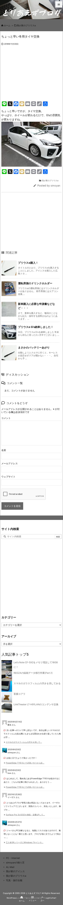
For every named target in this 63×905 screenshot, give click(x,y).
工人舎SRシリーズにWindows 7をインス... (24, 842)
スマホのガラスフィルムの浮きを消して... (24, 742)
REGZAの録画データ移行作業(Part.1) (33, 673)
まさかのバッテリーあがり (34, 347)
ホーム (7, 25)
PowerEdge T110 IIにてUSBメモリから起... (25, 763)
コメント (6, 418)
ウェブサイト (8, 476)
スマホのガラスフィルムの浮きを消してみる (37, 683)
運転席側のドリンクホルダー (35, 283)
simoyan (55, 185)
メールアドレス (9, 463)
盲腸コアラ (19, 694)
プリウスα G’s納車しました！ (35, 326)
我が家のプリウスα (26, 25)
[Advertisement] (26, 76)
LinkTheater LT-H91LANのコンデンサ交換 (36, 704)
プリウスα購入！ (28, 262)
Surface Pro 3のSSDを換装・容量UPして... (25, 815)
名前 (3, 450)
